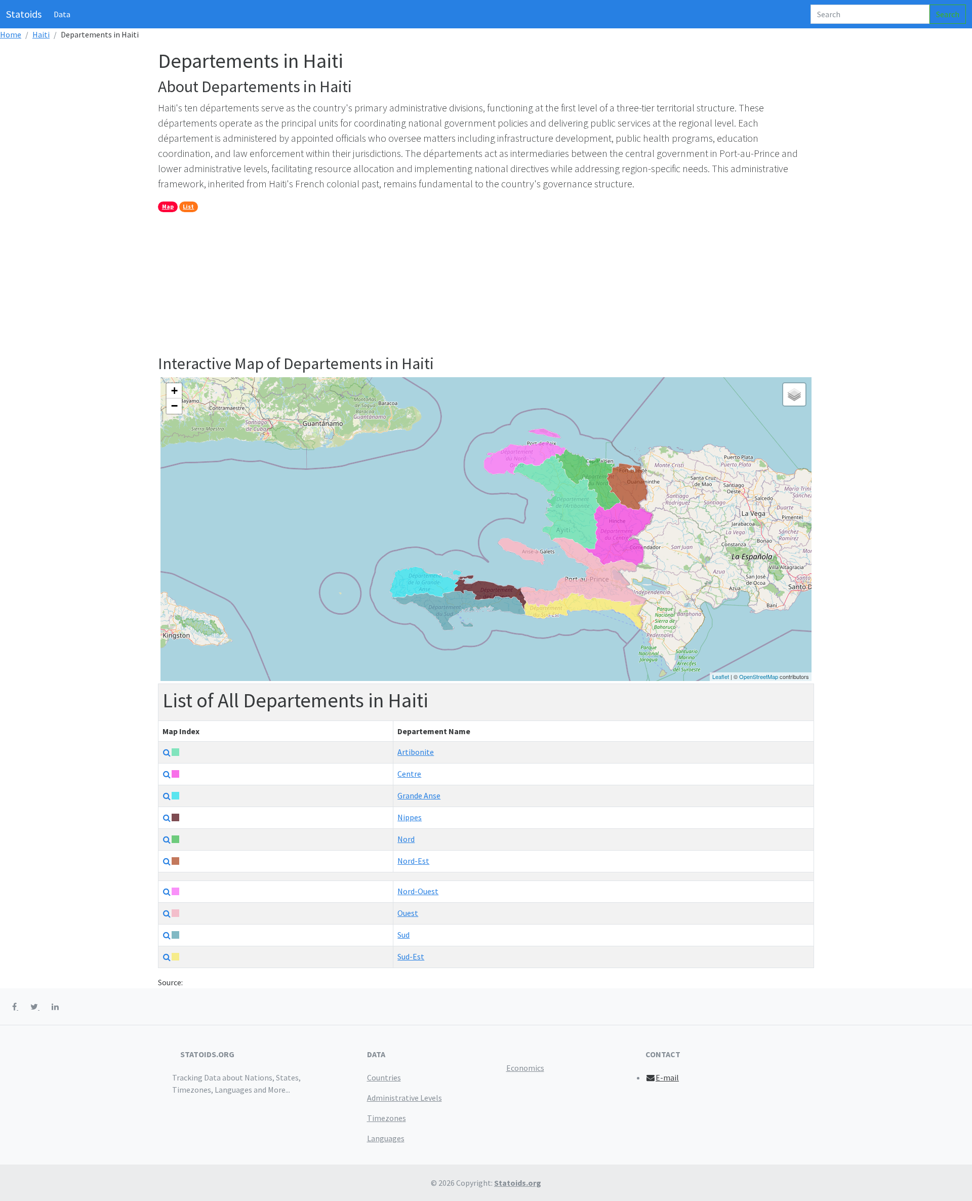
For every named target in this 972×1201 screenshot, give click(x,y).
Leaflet (720, 676)
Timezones (386, 1118)
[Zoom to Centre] (167, 774)
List (188, 206)
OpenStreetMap (758, 676)
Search (947, 14)
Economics (525, 1068)
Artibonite (415, 752)
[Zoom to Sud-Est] (167, 957)
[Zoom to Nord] (167, 839)
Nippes (409, 817)
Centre (409, 774)
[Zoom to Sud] (167, 935)
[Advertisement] (461, 283)
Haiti (41, 34)
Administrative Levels (404, 1098)
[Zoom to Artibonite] (167, 752)
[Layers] (794, 394)
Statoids (24, 14)
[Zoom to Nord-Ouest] (167, 892)
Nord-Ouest (417, 891)
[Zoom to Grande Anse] (167, 796)
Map (168, 206)
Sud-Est (410, 956)
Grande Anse (418, 795)
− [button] (174, 405)
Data (62, 14)
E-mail (667, 1077)
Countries (384, 1077)
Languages (385, 1138)
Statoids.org (517, 1183)
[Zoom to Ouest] (167, 913)
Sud (403, 935)
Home (10, 34)
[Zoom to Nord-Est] (167, 861)
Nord (406, 839)
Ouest (407, 913)
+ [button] (174, 390)
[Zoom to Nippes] (167, 818)
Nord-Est (413, 861)
